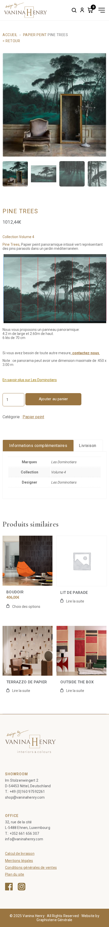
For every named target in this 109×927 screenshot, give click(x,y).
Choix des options (26, 607)
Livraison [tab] (87, 445)
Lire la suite (75, 601)
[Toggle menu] (101, 10)
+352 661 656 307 (24, 833)
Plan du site (14, 874)
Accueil (10, 35)
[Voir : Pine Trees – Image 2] (43, 174)
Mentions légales (19, 861)
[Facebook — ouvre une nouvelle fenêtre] (9, 886)
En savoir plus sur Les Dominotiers (30, 380)
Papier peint (35, 35)
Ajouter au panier (53, 399)
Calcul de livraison (19, 854)
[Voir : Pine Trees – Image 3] (72, 174)
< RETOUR (11, 41)
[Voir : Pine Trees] (15, 174)
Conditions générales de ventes (31, 868)
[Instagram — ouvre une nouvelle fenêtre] (21, 886)
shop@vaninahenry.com (25, 797)
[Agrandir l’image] (54, 105)
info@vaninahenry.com (24, 839)
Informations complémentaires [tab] (38, 445)
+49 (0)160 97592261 (27, 792)
